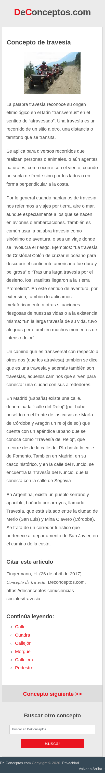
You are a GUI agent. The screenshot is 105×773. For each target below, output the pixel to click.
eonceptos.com (52, 12)
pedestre (24, 667)
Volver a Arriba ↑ (92, 769)
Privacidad (70, 763)
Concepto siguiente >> (52, 694)
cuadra (22, 635)
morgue (23, 651)
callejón (23, 643)
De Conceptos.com (15, 763)
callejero (24, 659)
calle (20, 626)
